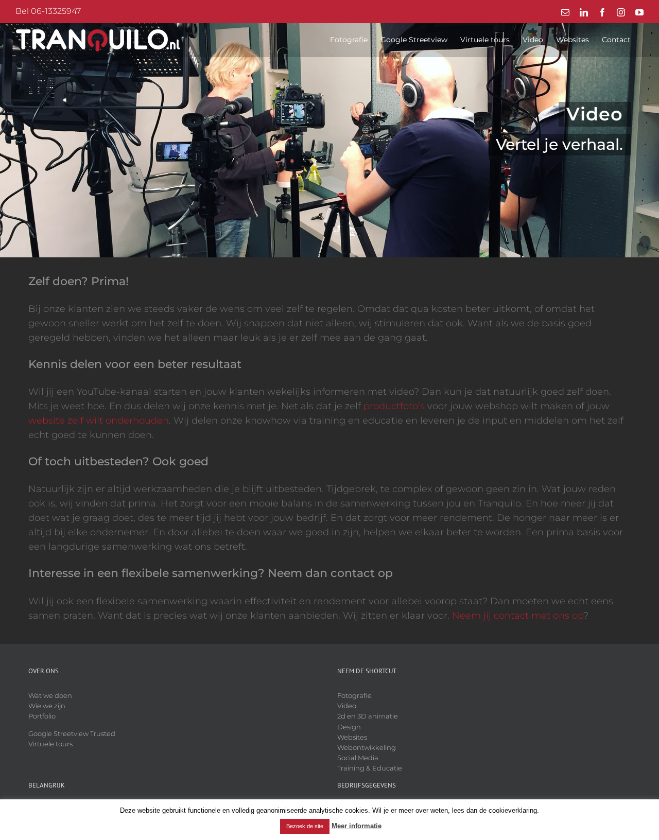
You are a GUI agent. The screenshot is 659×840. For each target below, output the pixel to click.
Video (346, 706)
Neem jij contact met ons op (517, 615)
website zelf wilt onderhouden (98, 420)
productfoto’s (394, 406)
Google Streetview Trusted (71, 733)
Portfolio (42, 716)
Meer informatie (356, 826)
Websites (352, 737)
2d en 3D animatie (367, 716)
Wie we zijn (46, 706)
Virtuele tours (50, 744)
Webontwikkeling (366, 747)
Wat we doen (50, 695)
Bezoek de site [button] (304, 826)
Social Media (357, 758)
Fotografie (354, 695)
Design (349, 727)
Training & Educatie (369, 768)
